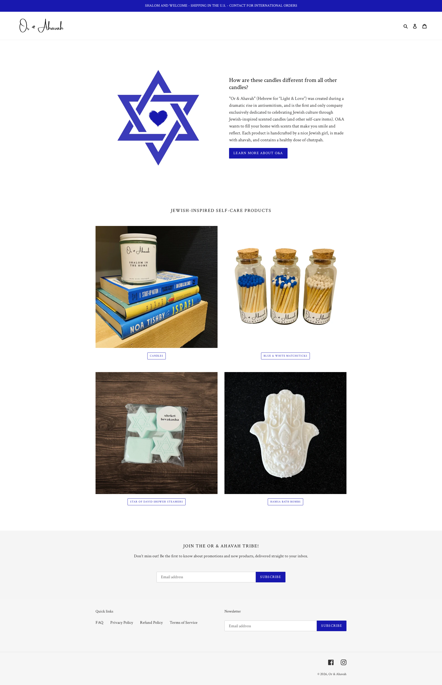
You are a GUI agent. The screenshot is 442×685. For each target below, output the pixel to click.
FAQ (99, 622)
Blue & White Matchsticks (285, 356)
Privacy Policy (121, 622)
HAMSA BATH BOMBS (285, 501)
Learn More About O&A (258, 153)
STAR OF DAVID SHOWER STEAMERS (156, 501)
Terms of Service (184, 622)
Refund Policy (151, 622)
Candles (156, 356)
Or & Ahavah (337, 674)
